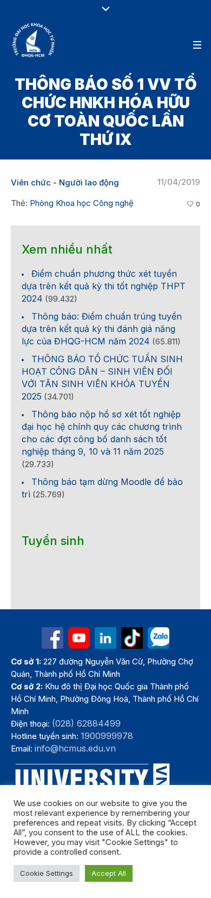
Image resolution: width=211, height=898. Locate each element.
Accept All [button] (108, 873)
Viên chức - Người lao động (65, 182)
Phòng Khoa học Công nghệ (82, 203)
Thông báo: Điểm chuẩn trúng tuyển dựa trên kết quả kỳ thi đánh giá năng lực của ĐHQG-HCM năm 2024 (102, 329)
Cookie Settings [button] (46, 873)
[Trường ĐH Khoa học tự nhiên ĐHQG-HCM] (52, 638)
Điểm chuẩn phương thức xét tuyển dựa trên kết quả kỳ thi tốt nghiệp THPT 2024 (104, 286)
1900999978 (107, 735)
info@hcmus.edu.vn (75, 748)
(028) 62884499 (86, 723)
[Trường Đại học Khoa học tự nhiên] (105, 638)
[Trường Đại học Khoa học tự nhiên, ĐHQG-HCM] (34, 40)
